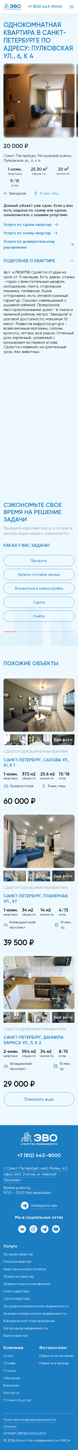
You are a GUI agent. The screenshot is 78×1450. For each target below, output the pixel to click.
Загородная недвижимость (25, 1328)
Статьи (9, 1371)
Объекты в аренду (54, 1363)
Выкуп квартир (15, 1335)
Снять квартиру (16, 1291)
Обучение (11, 1378)
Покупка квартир (17, 1261)
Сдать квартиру (16, 1298)
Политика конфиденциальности (29, 1420)
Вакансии (11, 1385)
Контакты (11, 1393)
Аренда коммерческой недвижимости (34, 1313)
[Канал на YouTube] (56, 1229)
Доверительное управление (26, 1284)
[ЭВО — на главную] (12, 6)
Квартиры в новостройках (24, 1269)
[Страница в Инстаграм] (33, 1229)
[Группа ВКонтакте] (22, 1229)
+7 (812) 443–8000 (45, 6)
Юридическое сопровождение (29, 1321)
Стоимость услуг (17, 1400)
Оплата (9, 1426)
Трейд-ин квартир (18, 1276)
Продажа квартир (18, 1254)
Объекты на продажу (56, 1356)
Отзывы (9, 1363)
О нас (8, 1356)
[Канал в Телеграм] (45, 1229)
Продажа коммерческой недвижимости (36, 1306)
